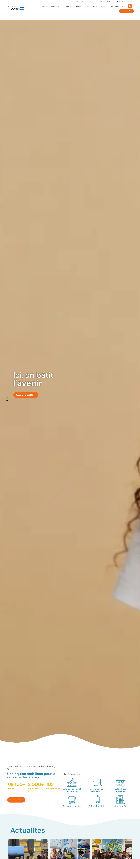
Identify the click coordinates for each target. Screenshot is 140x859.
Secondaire (66, 6)
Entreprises (91, 6)
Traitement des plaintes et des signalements (120, 2)
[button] (7, 397)
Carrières (77, 2)
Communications (116, 6)
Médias (102, 2)
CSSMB (102, 6)
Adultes (78, 6)
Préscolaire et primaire (48, 6)
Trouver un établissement (90, 2)
